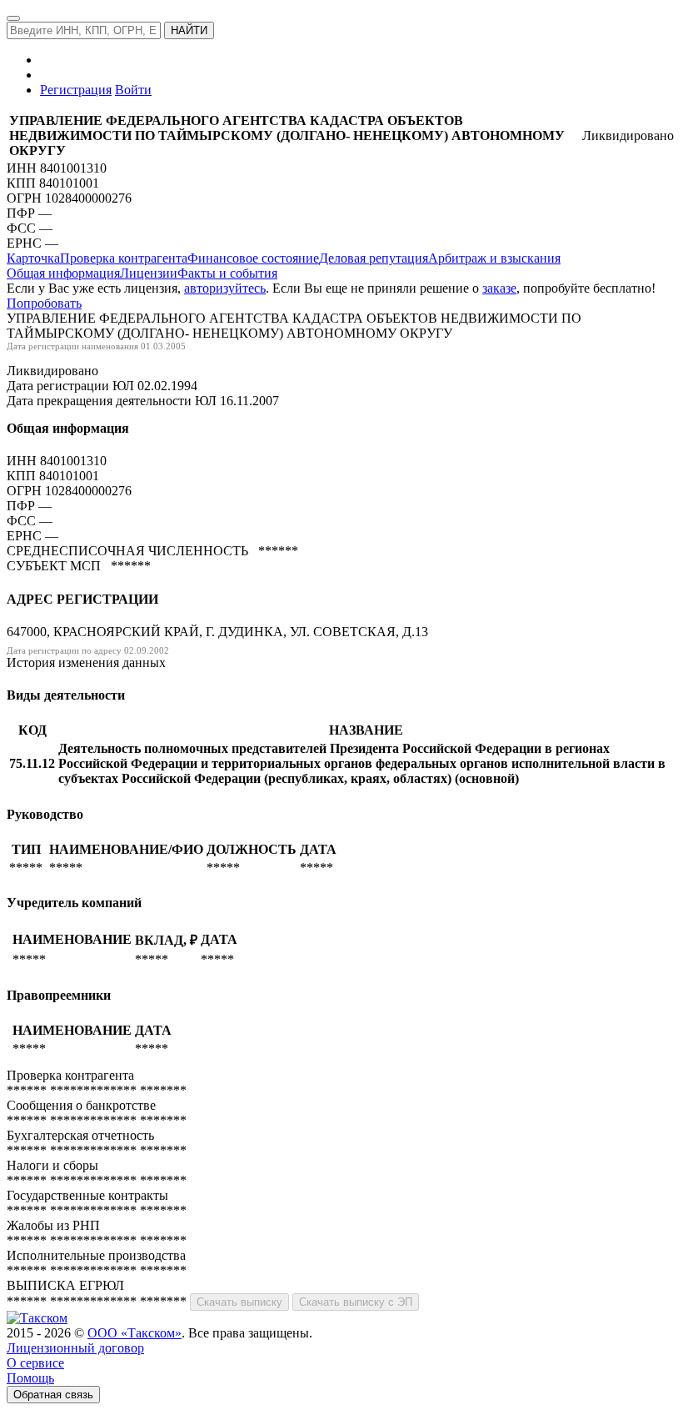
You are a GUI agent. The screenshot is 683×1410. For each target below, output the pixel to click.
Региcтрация (76, 90)
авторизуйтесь (225, 288)
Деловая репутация (373, 258)
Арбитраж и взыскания (494, 258)
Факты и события (227, 273)
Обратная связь (53, 1394)
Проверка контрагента (123, 258)
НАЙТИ (189, 30)
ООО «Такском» (134, 1333)
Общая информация (63, 273)
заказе (499, 288)
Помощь (30, 1378)
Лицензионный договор (75, 1348)
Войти (133, 90)
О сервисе (35, 1363)
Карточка (33, 258)
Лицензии (148, 273)
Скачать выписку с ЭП (355, 1302)
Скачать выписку (239, 1302)
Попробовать (44, 303)
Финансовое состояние (253, 258)
